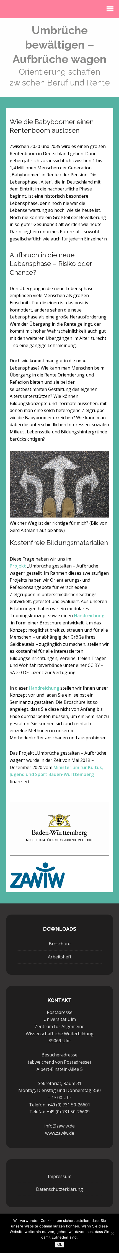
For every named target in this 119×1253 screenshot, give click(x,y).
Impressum (59, 1176)
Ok (59, 1244)
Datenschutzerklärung (59, 1189)
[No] (112, 1233)
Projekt (18, 566)
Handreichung (89, 615)
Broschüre (60, 944)
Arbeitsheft (59, 957)
